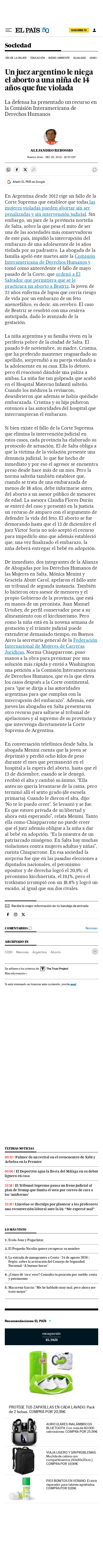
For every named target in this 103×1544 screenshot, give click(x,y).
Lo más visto (15, 1229)
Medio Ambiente (58, 57)
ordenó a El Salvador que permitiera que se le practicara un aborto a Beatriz (42, 280)
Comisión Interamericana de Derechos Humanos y (50, 259)
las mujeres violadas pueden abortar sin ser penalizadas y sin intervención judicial (50, 208)
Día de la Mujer (16, 57)
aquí (73, 984)
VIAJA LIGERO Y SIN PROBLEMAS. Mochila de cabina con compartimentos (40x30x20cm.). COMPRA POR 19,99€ (71, 1458)
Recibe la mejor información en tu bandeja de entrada (49, 906)
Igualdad (79, 57)
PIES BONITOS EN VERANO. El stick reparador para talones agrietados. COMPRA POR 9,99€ (71, 1484)
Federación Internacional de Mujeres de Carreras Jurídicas (51, 646)
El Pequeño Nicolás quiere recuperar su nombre (44, 1248)
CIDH (8, 952)
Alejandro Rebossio (51, 150)
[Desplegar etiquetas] (95, 951)
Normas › (92, 928)
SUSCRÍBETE (79, 30)
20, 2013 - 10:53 (61, 157)
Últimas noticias (19, 1148)
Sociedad (18, 45)
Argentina (39, 952)
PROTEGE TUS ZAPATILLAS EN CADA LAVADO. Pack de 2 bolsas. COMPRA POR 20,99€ (52, 1409)
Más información (15, 973)
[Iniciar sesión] (94, 30)
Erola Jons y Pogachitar (26, 1240)
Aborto (56, 952)
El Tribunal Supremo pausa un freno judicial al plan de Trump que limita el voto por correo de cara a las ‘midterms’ (49, 1190)
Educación (37, 57)
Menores (22, 952)
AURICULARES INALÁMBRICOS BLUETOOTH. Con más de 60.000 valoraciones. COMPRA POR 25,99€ (72, 1428)
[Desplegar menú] (8, 30)
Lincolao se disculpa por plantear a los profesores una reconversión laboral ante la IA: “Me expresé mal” (51, 1206)
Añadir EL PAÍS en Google (29, 181)
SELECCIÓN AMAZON (51, 1336)
